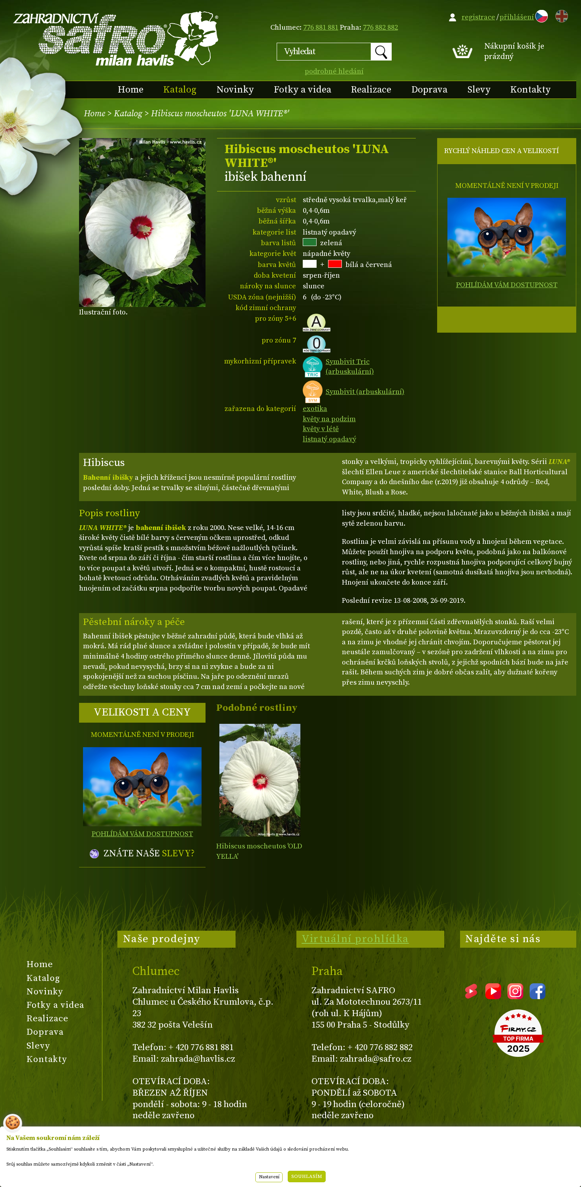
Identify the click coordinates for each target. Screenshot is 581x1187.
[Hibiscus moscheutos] (260, 780)
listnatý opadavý (329, 439)
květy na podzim (329, 419)
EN (560, 14)
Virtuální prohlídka (355, 939)
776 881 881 (320, 27)
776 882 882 (380, 27)
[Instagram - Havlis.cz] (515, 996)
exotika (315, 408)
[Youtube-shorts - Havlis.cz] (471, 996)
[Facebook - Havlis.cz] (537, 996)
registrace (478, 17)
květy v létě (321, 429)
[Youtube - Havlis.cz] (493, 996)
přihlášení (517, 17)
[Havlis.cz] (116, 38)
